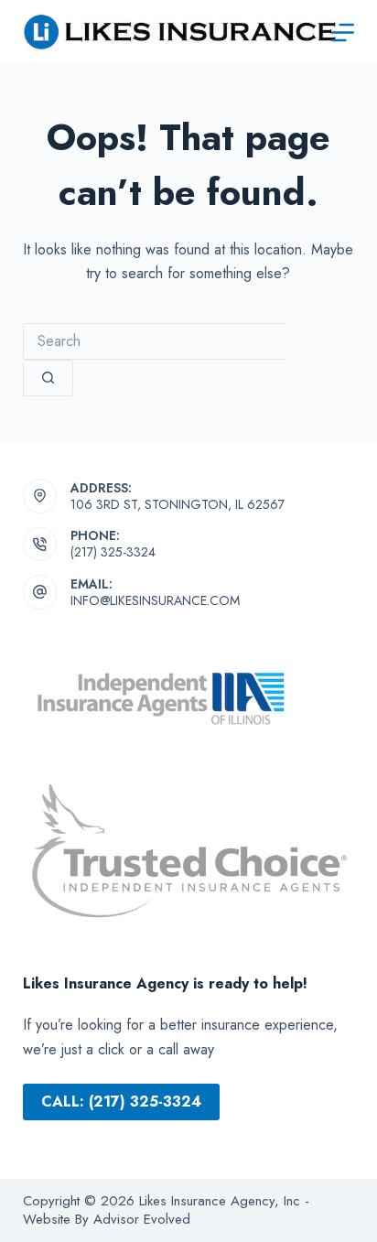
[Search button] (48, 378)
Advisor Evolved (139, 1219)
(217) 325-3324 (113, 552)
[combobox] (154, 341)
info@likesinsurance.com (155, 600)
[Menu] (342, 32)
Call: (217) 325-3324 (121, 1101)
